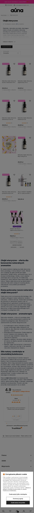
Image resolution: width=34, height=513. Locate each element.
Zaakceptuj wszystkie (18, 502)
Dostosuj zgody (18, 498)
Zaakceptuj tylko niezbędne (18, 494)
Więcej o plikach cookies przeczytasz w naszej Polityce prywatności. (17, 489)
